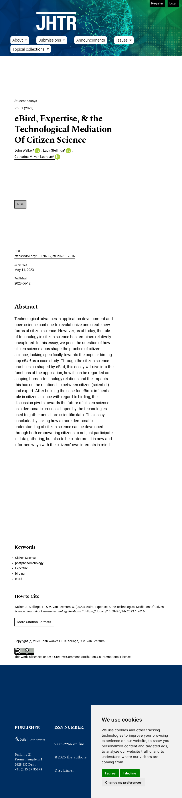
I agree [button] (110, 773)
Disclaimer (64, 770)
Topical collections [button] (29, 49)
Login (173, 3)
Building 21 (23, 754)
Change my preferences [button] (123, 782)
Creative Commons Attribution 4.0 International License (92, 657)
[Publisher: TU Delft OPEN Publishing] (30, 739)
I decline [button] (129, 773)
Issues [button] (122, 40)
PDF (20, 204)
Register (157, 3)
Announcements (90, 40)
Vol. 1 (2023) (23, 108)
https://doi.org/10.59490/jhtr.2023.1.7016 (44, 256)
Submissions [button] (50, 40)
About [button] (18, 40)
